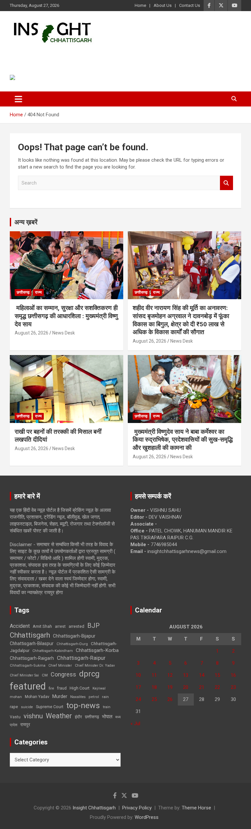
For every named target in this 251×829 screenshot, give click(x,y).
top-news (83, 705)
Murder (59, 696)
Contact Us (189, 5)
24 (138, 699)
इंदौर (78, 716)
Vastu (15, 717)
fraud (62, 688)
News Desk (63, 332)
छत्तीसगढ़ (92, 716)
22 (217, 687)
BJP (93, 625)
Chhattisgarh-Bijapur (74, 636)
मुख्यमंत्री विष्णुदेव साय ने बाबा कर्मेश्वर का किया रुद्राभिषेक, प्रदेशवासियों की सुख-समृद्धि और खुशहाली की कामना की (183, 439)
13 (185, 675)
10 (138, 675)
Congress (63, 674)
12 (170, 675)
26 (170, 699)
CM (45, 675)
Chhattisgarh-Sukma (27, 665)
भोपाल (107, 717)
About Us (163, 5)
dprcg (89, 673)
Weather (59, 716)
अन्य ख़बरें (26, 222)
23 (233, 687)
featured (28, 686)
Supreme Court (49, 706)
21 (201, 687)
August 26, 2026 (31, 332)
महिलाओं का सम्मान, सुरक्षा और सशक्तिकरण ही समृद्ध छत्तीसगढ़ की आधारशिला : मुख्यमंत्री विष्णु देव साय (66, 316)
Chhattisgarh (30, 635)
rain (105, 696)
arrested (76, 626)
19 (170, 687)
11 (154, 675)
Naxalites (78, 696)
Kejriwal (99, 688)
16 (233, 675)
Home (140, 5)
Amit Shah (42, 626)
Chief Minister (60, 665)
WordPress (147, 817)
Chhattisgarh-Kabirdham (52, 651)
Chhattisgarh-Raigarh (32, 658)
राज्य (38, 292)
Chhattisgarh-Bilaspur (32, 643)
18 (154, 687)
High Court (80, 688)
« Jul (135, 723)
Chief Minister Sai (24, 675)
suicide (27, 707)
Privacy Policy (137, 808)
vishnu (33, 716)
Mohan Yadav (37, 696)
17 (138, 687)
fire (51, 688)
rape (14, 706)
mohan (16, 697)
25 (154, 699)
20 (185, 687)
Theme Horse (196, 808)
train (106, 707)
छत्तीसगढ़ (23, 292)
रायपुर (25, 724)
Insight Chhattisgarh (69, 54)
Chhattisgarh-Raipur (81, 658)
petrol (94, 697)
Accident (20, 626)
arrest (60, 626)
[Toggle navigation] (18, 98)
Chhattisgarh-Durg (72, 644)
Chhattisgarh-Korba (97, 650)
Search (226, 183)
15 (217, 675)
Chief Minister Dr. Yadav (95, 665)
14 (201, 675)
